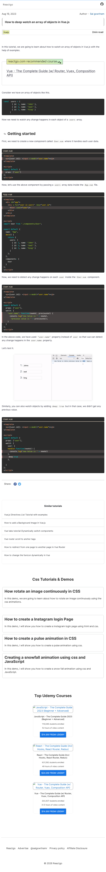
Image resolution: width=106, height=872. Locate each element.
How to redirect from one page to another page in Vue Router (34, 547)
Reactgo (8, 4)
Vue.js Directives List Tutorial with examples (25, 514)
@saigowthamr (39, 848)
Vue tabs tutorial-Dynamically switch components (28, 531)
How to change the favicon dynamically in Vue (27, 555)
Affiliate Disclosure (77, 848)
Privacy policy (57, 848)
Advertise (23, 848)
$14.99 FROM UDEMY (53, 734)
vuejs (6, 32)
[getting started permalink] (5, 134)
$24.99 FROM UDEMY (53, 773)
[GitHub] (102, 4)
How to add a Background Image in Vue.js (25, 522)
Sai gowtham (97, 13)
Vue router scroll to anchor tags (20, 539)
